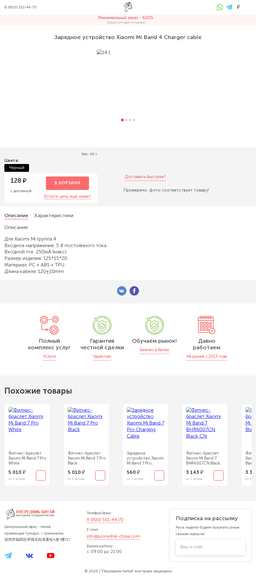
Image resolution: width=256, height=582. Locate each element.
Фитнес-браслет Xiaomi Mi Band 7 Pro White (27, 458)
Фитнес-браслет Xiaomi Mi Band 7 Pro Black (87, 458)
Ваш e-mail (191, 547)
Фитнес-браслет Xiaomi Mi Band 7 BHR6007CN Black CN (203, 458)
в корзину (68, 183)
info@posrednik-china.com (113, 536)
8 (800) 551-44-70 (105, 519)
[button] (122, 120)
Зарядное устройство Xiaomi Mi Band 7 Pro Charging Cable (145, 458)
